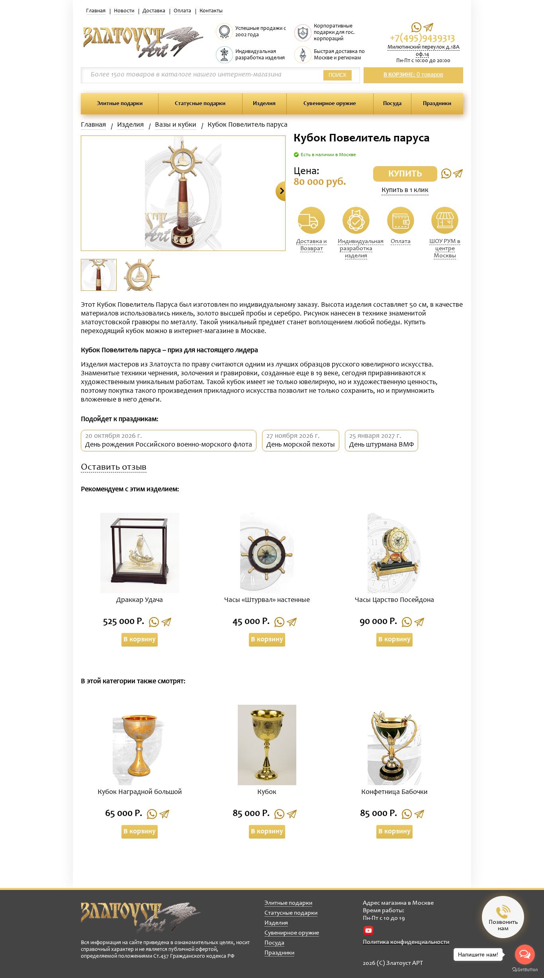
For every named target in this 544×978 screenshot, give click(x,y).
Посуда (392, 104)
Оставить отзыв (114, 467)
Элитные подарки (120, 104)
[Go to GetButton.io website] (525, 969)
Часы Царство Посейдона (394, 600)
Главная (96, 11)
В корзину (139, 639)
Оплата (182, 11)
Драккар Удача (139, 600)
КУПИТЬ (405, 174)
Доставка (154, 11)
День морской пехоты (300, 445)
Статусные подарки (200, 104)
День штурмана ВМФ (381, 445)
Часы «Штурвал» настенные (267, 600)
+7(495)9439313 (422, 38)
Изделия (264, 104)
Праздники (437, 104)
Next (281, 191)
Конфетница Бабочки (394, 792)
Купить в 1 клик (405, 190)
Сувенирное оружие (329, 104)
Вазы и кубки (175, 125)
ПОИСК (337, 75)
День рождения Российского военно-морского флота (168, 445)
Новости (124, 11)
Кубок (266, 792)
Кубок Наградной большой (140, 792)
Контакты (211, 11)
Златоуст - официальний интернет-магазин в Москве (141, 917)
